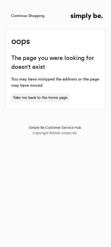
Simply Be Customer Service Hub (55, 128)
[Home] (87, 17)
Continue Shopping (27, 15)
